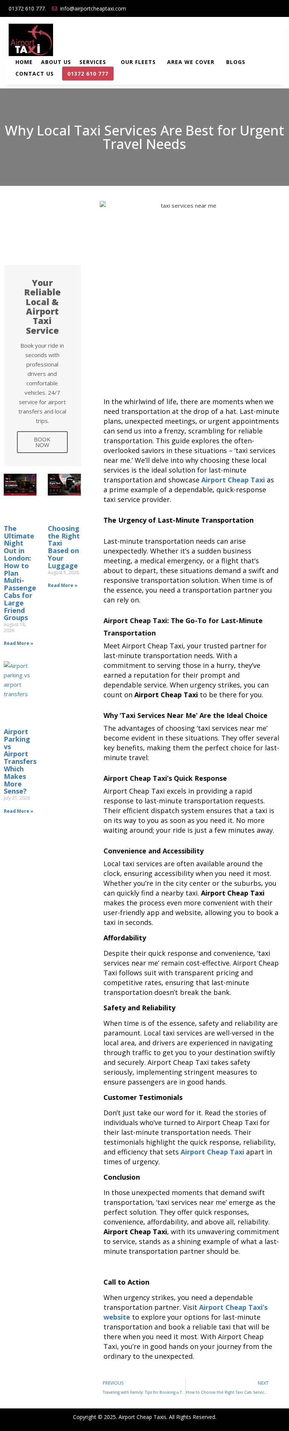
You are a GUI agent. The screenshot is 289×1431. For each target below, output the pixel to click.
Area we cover (191, 61)
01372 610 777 (87, 73)
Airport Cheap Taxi (233, 479)
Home (24, 61)
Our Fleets (138, 61)
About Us (56, 61)
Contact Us (34, 73)
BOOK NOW (42, 442)
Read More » (18, 643)
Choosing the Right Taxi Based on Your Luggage (64, 547)
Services (93, 61)
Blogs (235, 61)
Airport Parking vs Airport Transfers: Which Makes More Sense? (21, 761)
